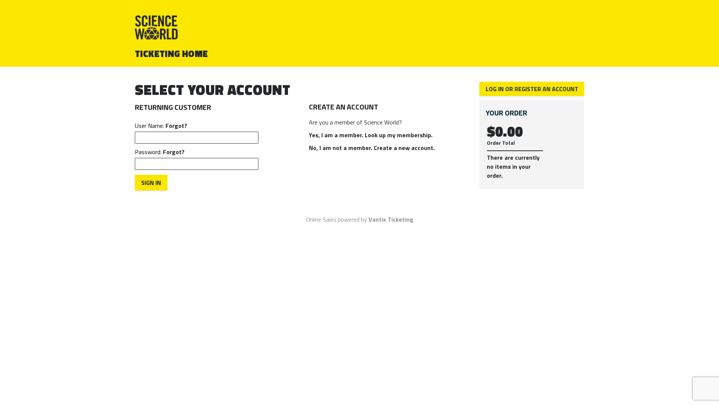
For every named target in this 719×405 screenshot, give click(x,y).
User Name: (161, 125)
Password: (160, 151)
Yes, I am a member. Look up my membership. (371, 135)
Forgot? (176, 125)
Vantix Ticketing (390, 219)
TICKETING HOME (171, 53)
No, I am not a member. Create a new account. (372, 147)
